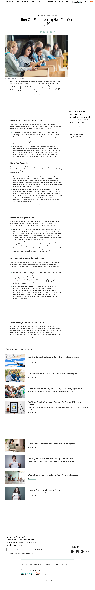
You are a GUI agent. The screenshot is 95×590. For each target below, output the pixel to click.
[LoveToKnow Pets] (41, 573)
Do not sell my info (51, 581)
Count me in (79, 131)
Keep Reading (32, 362)
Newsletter (37, 564)
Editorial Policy (47, 564)
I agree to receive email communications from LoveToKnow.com (77, 136)
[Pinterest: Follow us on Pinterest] (82, 551)
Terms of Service (69, 581)
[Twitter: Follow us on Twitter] (77, 551)
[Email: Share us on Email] (51, 32)
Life (39, 15)
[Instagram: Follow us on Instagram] (87, 551)
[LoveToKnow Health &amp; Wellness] (26, 573)
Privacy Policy (60, 581)
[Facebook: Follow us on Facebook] (72, 551)
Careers (56, 564)
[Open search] (86, 2)
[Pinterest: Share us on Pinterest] (47, 32)
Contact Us (64, 564)
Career (48, 15)
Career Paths (54, 15)
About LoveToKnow (26, 564)
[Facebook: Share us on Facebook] (40, 32)
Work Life (43, 15)
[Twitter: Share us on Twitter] (44, 32)
